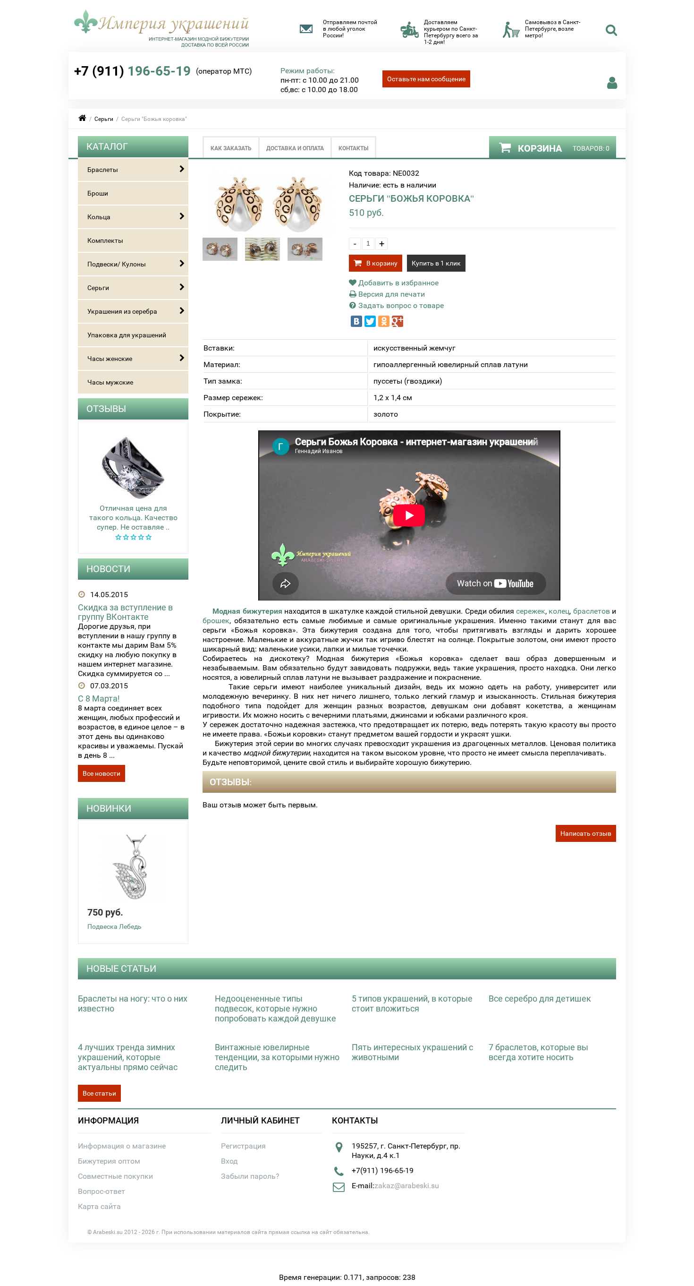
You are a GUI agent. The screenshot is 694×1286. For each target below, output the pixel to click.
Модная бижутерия (247, 611)
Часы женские (109, 358)
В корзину (382, 263)
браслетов (591, 611)
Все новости (101, 773)
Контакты (353, 148)
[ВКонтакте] (356, 321)
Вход (229, 1161)
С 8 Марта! (99, 698)
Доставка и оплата (295, 148)
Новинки (108, 808)
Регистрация (243, 1145)
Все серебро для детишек (540, 998)
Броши (97, 193)
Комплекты (105, 240)
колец (559, 611)
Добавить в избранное (397, 282)
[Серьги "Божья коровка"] (271, 232)
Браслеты (102, 169)
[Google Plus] (397, 321)
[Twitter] (370, 321)
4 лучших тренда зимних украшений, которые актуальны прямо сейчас (128, 1057)
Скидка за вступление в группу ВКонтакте (125, 612)
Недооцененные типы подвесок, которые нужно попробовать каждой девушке (275, 1008)
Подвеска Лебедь (114, 926)
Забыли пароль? (250, 1176)
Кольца (98, 217)
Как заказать (231, 148)
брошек (216, 620)
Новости (108, 568)
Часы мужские (110, 382)
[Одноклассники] (383, 321)
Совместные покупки (115, 1176)
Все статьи (99, 1093)
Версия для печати (390, 294)
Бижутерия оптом (109, 1161)
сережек (530, 611)
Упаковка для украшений (126, 335)
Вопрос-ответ (101, 1191)
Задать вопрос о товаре (400, 305)
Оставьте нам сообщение (426, 79)
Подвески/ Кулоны (116, 264)
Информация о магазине (122, 1145)
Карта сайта (99, 1206)
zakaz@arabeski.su (406, 1185)
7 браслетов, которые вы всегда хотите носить (538, 1052)
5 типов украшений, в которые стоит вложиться (412, 1003)
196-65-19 (132, 71)
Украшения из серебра (122, 311)
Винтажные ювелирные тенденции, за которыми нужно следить (277, 1057)
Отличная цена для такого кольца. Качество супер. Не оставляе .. (133, 518)
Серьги (103, 119)
